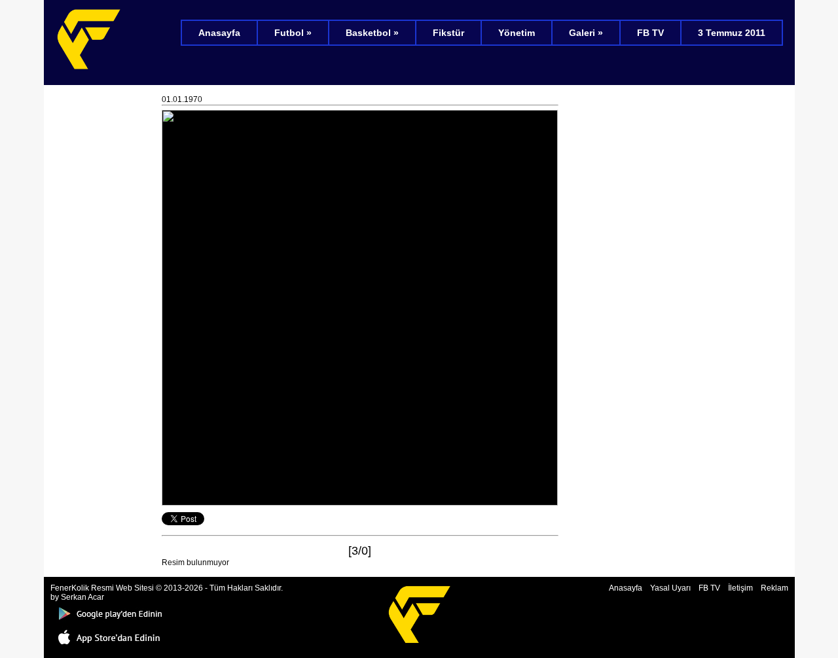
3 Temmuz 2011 (731, 32)
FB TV (650, 32)
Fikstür (448, 32)
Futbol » (293, 32)
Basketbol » (372, 32)
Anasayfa (219, 32)
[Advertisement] (102, 288)
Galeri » (586, 32)
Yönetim (516, 32)
